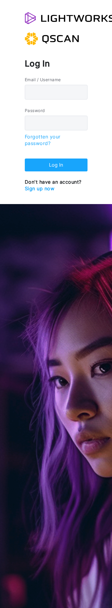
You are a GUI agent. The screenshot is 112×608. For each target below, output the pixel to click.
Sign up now (40, 188)
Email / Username (43, 79)
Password (35, 110)
